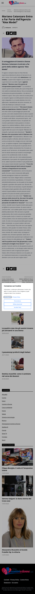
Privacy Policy (16, 297)
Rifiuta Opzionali (17, 304)
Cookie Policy (7, 297)
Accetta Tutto (17, 307)
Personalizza (17, 301)
